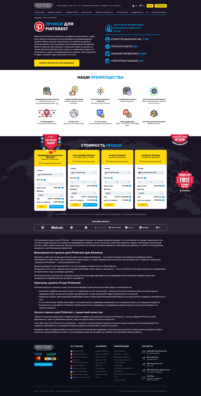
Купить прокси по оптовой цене (56, 63)
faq (111, 5)
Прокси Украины (80, 371)
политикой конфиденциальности (133, 214)
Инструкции (119, 351)
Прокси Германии (80, 357)
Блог (97, 377)
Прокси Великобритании (80, 361)
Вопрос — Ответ (121, 354)
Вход (150, 5)
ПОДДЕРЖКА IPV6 (137, 12)
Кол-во (73, 178)
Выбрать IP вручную (90, 204)
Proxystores (38, 17)
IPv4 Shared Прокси (84, 155)
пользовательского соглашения (108, 214)
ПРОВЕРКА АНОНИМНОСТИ (104, 12)
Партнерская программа (90, 5)
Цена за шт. (75, 186)
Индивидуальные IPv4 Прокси (50, 156)
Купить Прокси (101, 351)
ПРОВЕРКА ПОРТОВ (71, 12)
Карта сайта (119, 380)
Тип (71, 197)
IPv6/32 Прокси (117, 155)
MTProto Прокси (150, 155)
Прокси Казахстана (81, 377)
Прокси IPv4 (100, 357)
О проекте (100, 368)
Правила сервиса (122, 357)
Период (73, 189)
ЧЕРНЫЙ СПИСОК (122, 12)
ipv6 (79, 5)
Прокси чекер (101, 374)
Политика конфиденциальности (123, 367)
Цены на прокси (102, 354)
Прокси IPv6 (100, 360)
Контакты (117, 5)
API (147, 12)
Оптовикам (104, 5)
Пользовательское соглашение (122, 361)
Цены (71, 5)
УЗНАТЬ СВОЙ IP (86, 12)
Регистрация (160, 5)
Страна (73, 168)
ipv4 (75, 5)
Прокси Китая (79, 365)
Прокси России (79, 368)
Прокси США (78, 351)
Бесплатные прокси (158, 12)
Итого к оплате (77, 200)
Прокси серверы (62, 5)
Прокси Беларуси (80, 374)
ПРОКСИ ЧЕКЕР (39, 12)
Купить (75, 204)
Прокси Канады (80, 354)
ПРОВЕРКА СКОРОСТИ (55, 12)
